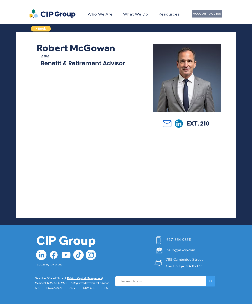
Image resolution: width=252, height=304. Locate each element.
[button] (100, 14)
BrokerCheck (54, 288)
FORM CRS (88, 288)
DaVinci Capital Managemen (84, 278)
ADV (72, 288)
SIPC (57, 283)
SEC (37, 288)
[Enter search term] (210, 281)
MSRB (64, 283)
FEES (105, 288)
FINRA (49, 283)
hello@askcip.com (181, 250)
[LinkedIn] (41, 255)
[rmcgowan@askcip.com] (167, 123)
